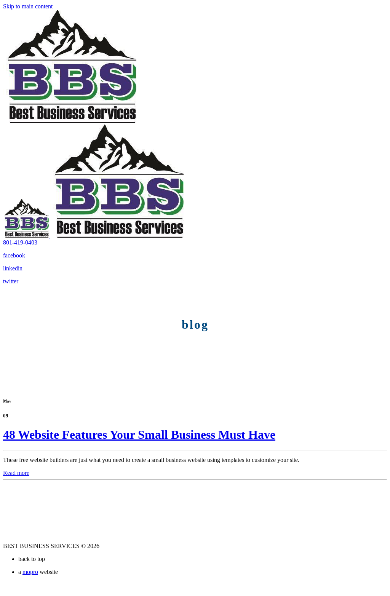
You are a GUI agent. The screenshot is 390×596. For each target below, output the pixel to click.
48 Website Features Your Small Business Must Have (139, 434)
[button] (20, 242)
